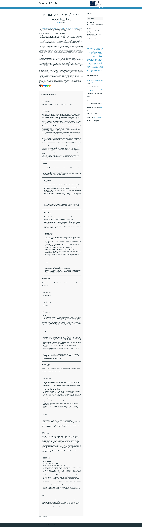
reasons (94, 66)
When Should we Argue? (91, 38)
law (100, 59)
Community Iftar (90, 41)
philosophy (90, 63)
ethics (98, 56)
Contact (55, 8)
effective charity (97, 55)
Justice (96, 59)
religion (98, 66)
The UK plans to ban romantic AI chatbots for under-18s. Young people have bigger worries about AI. (95, 26)
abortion (89, 48)
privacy (100, 63)
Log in (101, 524)
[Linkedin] (46, 86)
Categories (89, 16)
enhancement (90, 56)
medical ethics (92, 60)
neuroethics (93, 62)
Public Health (99, 64)
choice (96, 51)
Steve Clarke (59, 22)
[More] (50, 86)
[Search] (102, 8)
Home (40, 8)
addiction (92, 48)
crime (93, 55)
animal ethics (100, 48)
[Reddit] (42, 86)
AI (96, 48)
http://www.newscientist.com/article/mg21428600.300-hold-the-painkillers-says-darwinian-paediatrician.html (60, 28)
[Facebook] (44, 86)
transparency (100, 70)
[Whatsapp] (48, 86)
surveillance (89, 70)
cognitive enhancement (92, 52)
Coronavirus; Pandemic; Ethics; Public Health (94, 53)
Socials (59, 8)
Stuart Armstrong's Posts (96, 68)
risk (99, 67)
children (91, 51)
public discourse (91, 64)
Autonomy (98, 49)
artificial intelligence (90, 49)
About (44, 8)
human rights (90, 59)
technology (94, 70)
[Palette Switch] (99, 8)
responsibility (94, 67)
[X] (40, 86)
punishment (89, 66)
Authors (49, 8)
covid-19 (89, 55)
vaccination (89, 71)
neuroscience (99, 62)
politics (96, 63)
